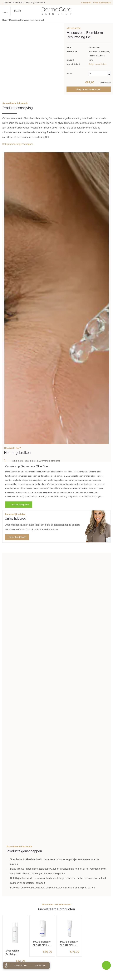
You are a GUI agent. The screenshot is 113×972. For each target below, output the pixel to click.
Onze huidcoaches (102, 2)
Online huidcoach (17, 537)
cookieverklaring (79, 488)
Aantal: (70, 73)
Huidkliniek (86, 2)
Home (5, 20)
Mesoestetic (74, 28)
